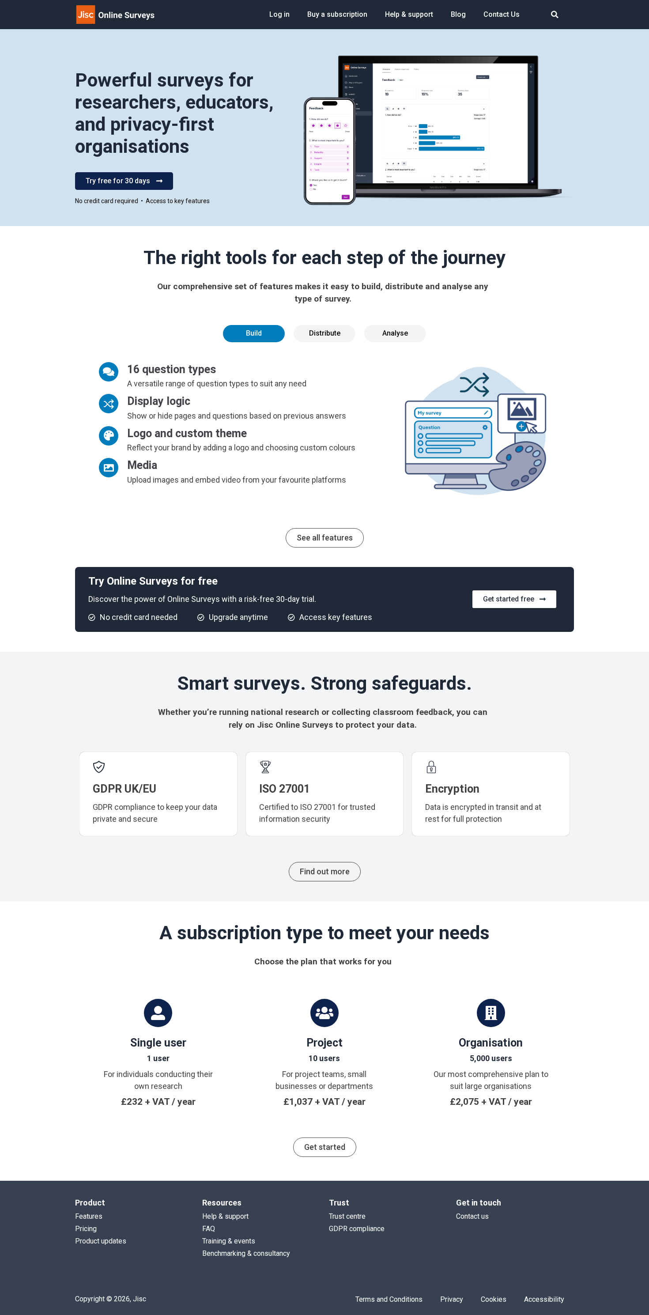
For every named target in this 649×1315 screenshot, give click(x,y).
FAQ (208, 1228)
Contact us (472, 1216)
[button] (554, 14)
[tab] (254, 333)
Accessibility (544, 1299)
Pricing (86, 1228)
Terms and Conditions (389, 1299)
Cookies (493, 1299)
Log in (279, 14)
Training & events (228, 1241)
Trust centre (347, 1216)
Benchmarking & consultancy (246, 1253)
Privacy (451, 1299)
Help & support (409, 14)
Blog (458, 14)
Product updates (100, 1241)
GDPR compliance (357, 1228)
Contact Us (501, 14)
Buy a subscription (337, 14)
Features (88, 1216)
